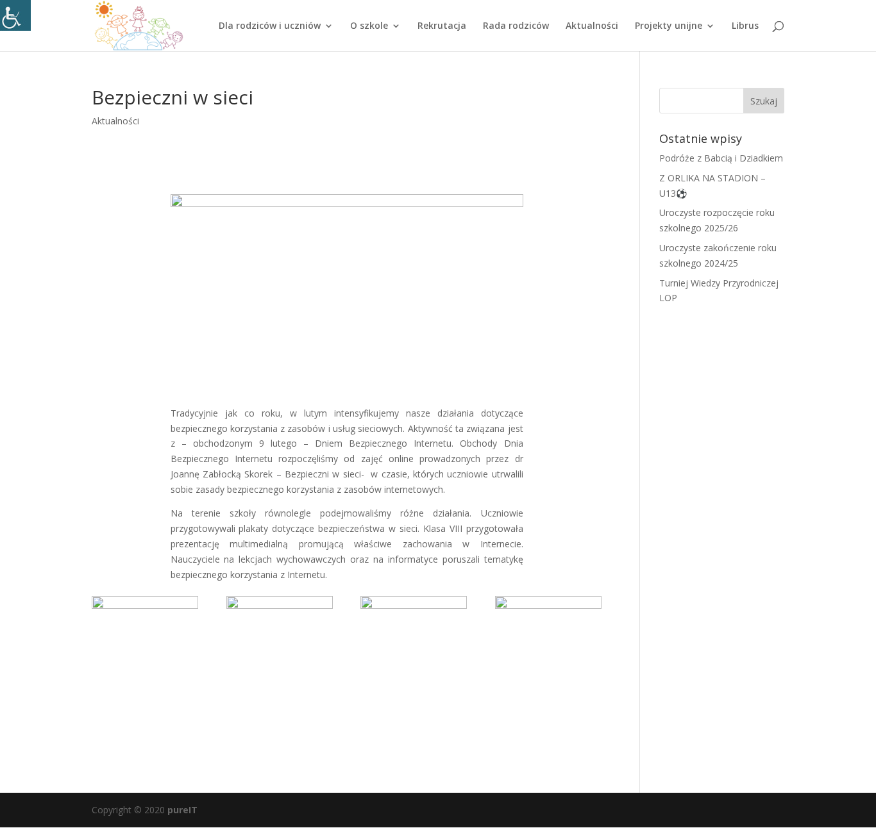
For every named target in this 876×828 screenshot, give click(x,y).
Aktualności (592, 26)
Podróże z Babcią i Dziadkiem (721, 158)
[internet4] (145, 671)
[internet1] (548, 671)
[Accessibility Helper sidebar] (15, 15)
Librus (745, 26)
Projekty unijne (668, 26)
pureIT (182, 810)
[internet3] (279, 671)
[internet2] (413, 671)
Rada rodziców (516, 26)
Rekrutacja (441, 26)
